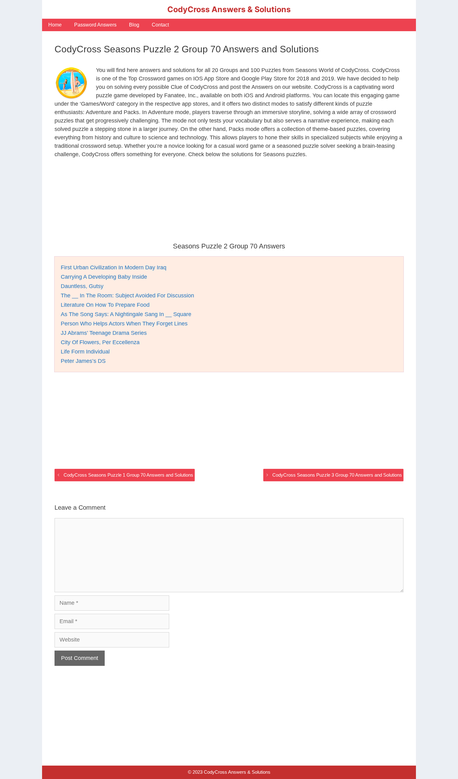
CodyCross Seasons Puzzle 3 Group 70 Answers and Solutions (337, 475)
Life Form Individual (85, 352)
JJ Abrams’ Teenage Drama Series (104, 333)
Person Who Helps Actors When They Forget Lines (124, 323)
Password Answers (95, 24)
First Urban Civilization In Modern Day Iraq (113, 267)
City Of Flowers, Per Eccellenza (100, 342)
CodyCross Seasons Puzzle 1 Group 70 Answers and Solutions (128, 475)
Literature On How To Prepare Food (105, 305)
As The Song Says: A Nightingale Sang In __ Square (126, 314)
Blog (134, 24)
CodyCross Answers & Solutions (229, 9)
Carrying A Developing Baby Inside (104, 277)
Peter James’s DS (83, 361)
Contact (160, 24)
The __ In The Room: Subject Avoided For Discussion (127, 295)
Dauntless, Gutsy (82, 286)
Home (55, 24)
